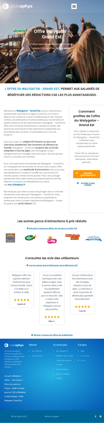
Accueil (7, 376)
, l (29, 110)
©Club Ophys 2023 (19, 416)
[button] (74, 6)
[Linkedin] (100, 416)
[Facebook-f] (96, 416)
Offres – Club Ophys (13, 380)
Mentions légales (52, 416)
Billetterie (16, 376)
